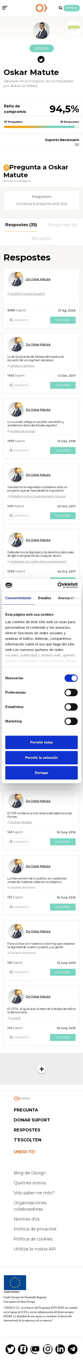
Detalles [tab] (44, 598)
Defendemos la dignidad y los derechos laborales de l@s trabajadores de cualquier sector (40, 554)
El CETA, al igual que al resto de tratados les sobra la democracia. (41, 1010)
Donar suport (32, 1120)
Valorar (63, 320)
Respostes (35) (20, 224)
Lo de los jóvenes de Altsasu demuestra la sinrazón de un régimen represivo (35, 358)
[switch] (71, 692)
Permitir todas (41, 742)
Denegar (41, 773)
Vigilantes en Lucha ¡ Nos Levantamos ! (38, 561)
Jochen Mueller (21, 822)
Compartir (20, 320)
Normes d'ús (27, 1219)
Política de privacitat (35, 1229)
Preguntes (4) (62, 224)
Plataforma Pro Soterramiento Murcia (37, 496)
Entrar (71, 8)
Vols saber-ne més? (34, 1192)
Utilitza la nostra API (35, 1249)
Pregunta (26, 1110)
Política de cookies (33, 1239)
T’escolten (27, 1140)
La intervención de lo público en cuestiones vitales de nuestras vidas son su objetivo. (36, 880)
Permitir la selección (41, 758)
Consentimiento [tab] (18, 598)
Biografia (41, 238)
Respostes (27, 1130)
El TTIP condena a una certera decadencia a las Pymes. (39, 814)
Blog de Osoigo (30, 1172)
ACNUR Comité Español (27, 294)
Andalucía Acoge (22, 431)
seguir (41, 48)
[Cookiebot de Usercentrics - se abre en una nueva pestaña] (58, 585)
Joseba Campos (22, 365)
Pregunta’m (41, 197)
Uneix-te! (24, 1151)
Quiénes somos (30, 1182)
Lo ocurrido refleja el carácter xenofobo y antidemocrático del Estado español (35, 423)
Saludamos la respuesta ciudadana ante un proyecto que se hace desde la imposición (37, 488)
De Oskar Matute (38, 279)
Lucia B (15, 1018)
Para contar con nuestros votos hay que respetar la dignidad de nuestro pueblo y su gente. (41, 945)
